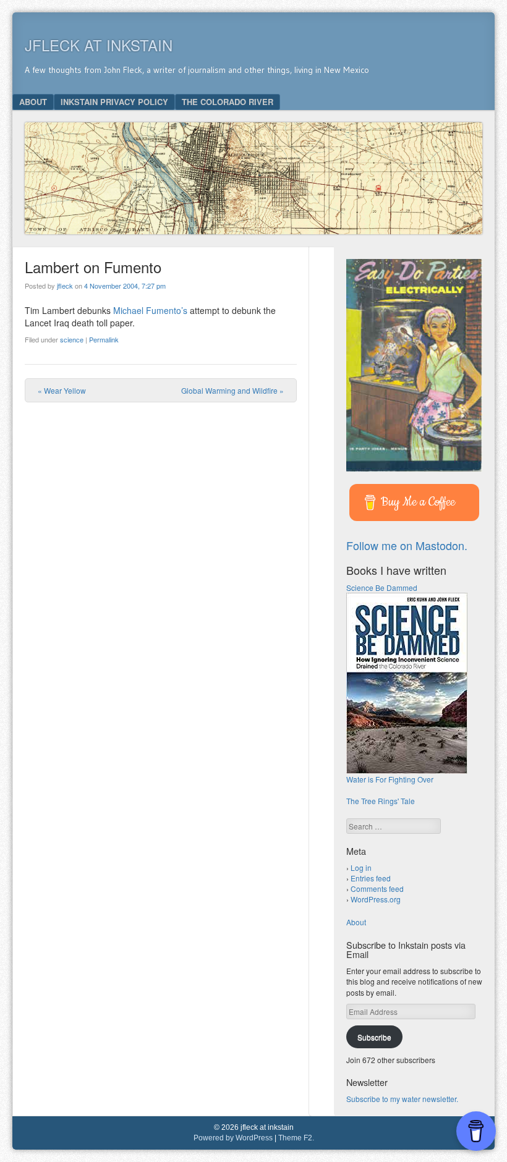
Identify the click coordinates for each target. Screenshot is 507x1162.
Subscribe (374, 1037)
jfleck (65, 285)
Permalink (104, 339)
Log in (361, 867)
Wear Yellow (62, 390)
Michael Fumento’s (150, 310)
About (33, 102)
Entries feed (371, 878)
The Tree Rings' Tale (380, 800)
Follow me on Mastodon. (406, 545)
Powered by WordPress (233, 1138)
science (71, 339)
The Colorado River (227, 102)
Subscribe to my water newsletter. (402, 1098)
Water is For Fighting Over (389, 779)
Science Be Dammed (381, 587)
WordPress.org (376, 899)
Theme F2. (296, 1138)
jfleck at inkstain (99, 45)
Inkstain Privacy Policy (114, 102)
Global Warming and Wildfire (232, 390)
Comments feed (377, 888)
